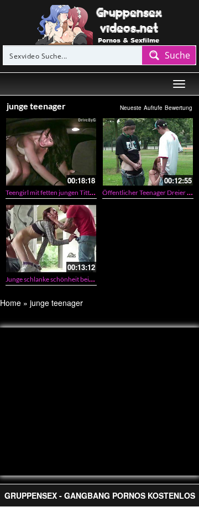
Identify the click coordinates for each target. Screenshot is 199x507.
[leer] (99, 23)
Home (10, 302)
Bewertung (178, 108)
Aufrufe (153, 108)
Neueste (131, 108)
